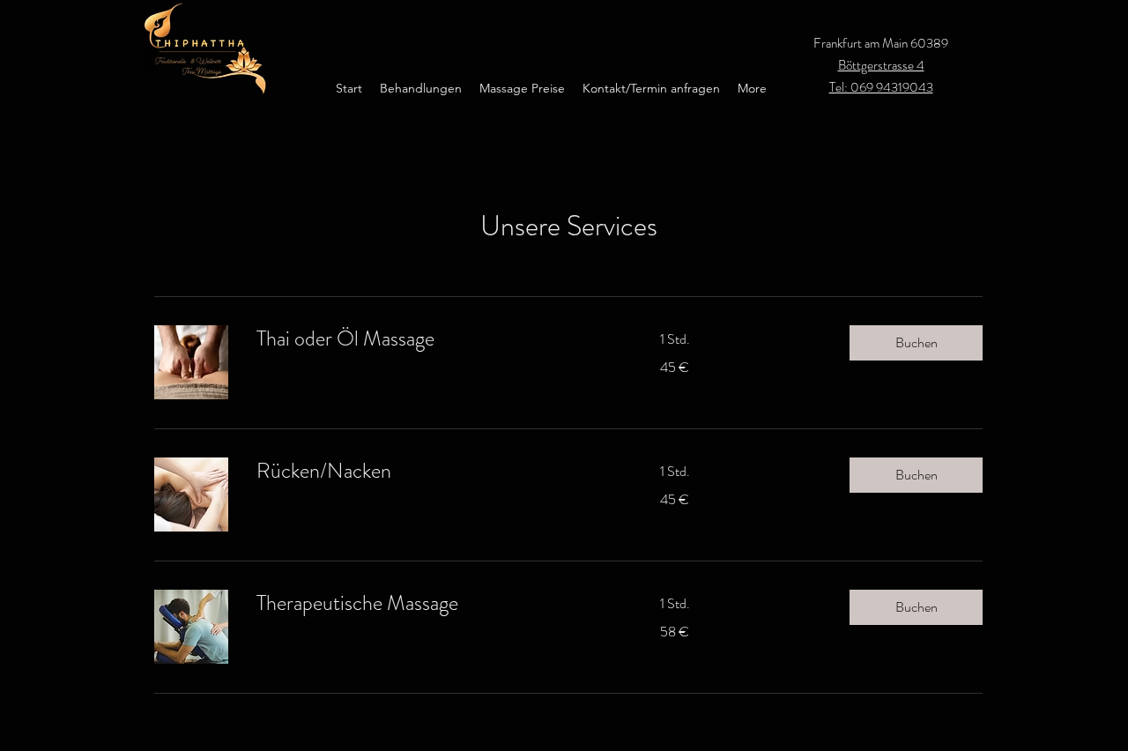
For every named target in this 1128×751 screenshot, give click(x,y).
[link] (437, 339)
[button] (916, 343)
